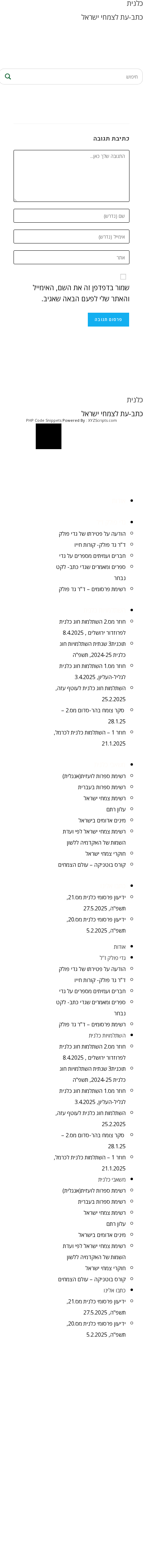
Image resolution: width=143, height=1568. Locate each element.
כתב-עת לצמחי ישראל (112, 17)
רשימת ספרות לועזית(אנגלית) (94, 776)
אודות (119, 501)
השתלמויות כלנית (105, 610)
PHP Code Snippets (43, 420)
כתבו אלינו (113, 886)
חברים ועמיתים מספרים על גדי (92, 556)
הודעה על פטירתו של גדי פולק (92, 533)
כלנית (135, 399)
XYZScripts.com (102, 420)
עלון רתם (116, 809)
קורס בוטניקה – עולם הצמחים (92, 864)
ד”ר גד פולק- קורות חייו (100, 545)
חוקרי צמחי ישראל (105, 853)
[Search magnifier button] (7, 76)
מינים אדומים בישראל (102, 820)
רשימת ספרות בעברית (102, 787)
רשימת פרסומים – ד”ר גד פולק (92, 589)
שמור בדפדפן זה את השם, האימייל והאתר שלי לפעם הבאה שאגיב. (81, 293)
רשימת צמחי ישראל (105, 798)
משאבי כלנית (110, 764)
